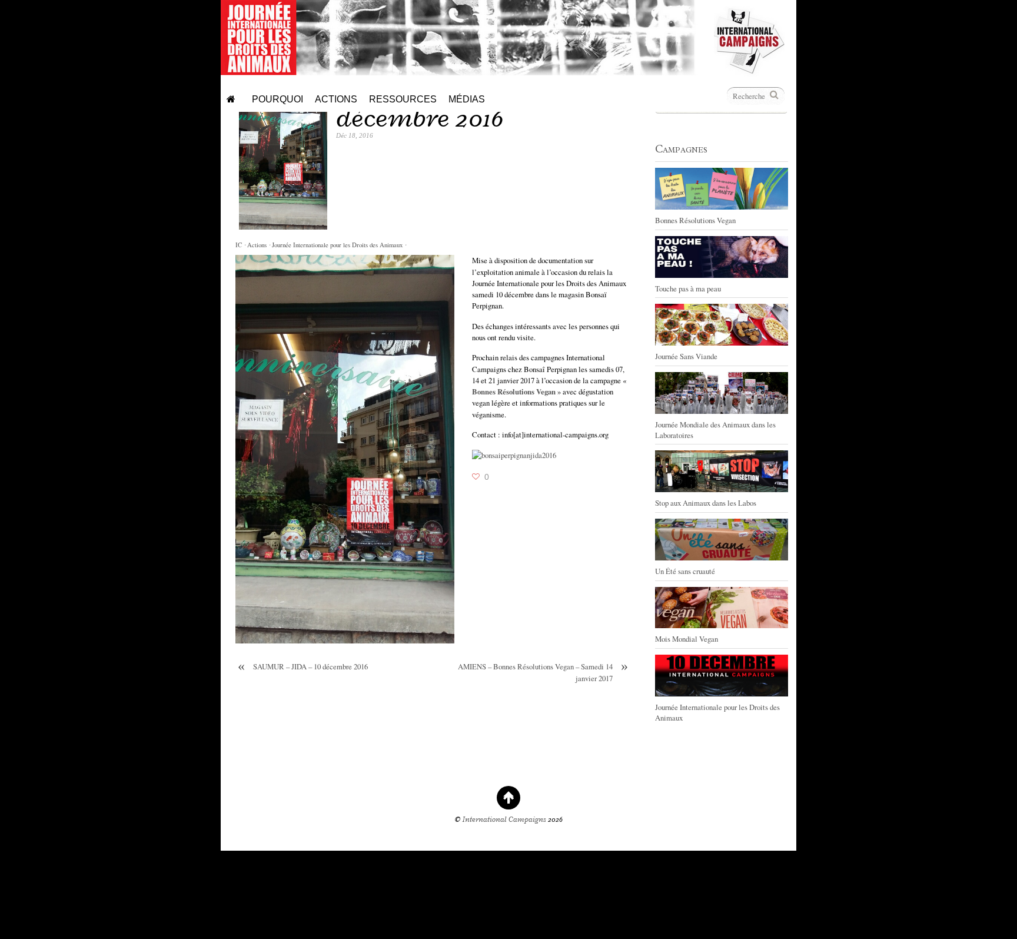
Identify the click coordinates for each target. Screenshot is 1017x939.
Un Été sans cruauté (685, 571)
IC (238, 245)
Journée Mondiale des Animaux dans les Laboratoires (715, 429)
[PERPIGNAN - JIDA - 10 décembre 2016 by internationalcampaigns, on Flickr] (514, 455)
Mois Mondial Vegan (686, 638)
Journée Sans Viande (686, 356)
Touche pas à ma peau (688, 288)
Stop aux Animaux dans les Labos (705, 502)
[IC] (749, 71)
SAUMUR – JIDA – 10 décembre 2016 (303, 666)
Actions (257, 245)
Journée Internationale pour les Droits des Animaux (337, 245)
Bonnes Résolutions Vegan (695, 220)
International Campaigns (504, 819)
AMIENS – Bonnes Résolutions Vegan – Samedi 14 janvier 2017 (543, 672)
